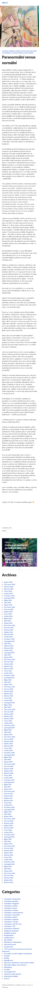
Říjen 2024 (8, 618)
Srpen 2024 (8, 623)
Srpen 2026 (8, 582)
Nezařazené (8, 947)
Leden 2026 (8, 593)
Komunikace (9, 935)
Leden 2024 (8, 637)
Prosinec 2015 (9, 835)
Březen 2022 (8, 668)
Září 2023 (7, 643)
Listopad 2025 (9, 598)
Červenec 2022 (9, 659)
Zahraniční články (11, 976)
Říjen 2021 (8, 680)
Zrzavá (31, 53)
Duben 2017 (8, 798)
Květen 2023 (8, 646)
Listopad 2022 (9, 653)
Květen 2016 (8, 823)
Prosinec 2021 (9, 675)
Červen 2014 (8, 875)
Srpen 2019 (8, 734)
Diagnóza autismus (11, 931)
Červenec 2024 (9, 625)
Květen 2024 (8, 630)
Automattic (5, 987)
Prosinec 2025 (9, 596)
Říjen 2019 (8, 730)
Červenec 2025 (9, 607)
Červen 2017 (8, 794)
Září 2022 (7, 655)
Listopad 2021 (9, 678)
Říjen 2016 (8, 812)
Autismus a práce (10, 908)
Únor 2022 (8, 671)
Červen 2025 (8, 609)
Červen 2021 (8, 689)
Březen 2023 (8, 648)
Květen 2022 (8, 664)
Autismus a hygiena (11, 903)
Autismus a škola (10, 917)
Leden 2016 (8, 832)
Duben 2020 (8, 716)
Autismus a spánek (8, 51)
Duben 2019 (8, 744)
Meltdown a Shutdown (13, 942)
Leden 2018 (8, 778)
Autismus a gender (11, 901)
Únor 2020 (8, 721)
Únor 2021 (8, 698)
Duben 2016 (8, 825)
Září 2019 (7, 732)
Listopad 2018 (9, 755)
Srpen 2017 (8, 789)
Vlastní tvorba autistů (20, 53)
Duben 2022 (8, 666)
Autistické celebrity (11, 928)
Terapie (7, 969)
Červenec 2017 (9, 791)
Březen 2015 (8, 855)
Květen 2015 (8, 850)
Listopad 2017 (9, 782)
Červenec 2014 (9, 873)
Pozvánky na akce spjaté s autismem (18, 953)
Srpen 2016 (8, 816)
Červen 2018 (8, 766)
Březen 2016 (8, 828)
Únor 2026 (8, 591)
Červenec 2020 (9, 709)
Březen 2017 (8, 800)
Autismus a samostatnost (13, 913)
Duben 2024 (8, 632)
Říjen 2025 (8, 600)
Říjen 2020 (8, 705)
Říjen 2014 (8, 866)
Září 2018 (7, 759)
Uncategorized (9, 972)
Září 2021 (7, 682)
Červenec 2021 (9, 687)
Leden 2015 (8, 860)
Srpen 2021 (8, 684)
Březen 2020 (8, 719)
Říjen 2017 (8, 784)
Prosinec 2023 (9, 639)
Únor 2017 (8, 803)
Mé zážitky (8, 940)
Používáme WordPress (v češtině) (11, 985)
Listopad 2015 (9, 837)
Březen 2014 (8, 882)
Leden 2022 (8, 673)
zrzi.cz (5, 3)
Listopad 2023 (9, 641)
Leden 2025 (8, 616)
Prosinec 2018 (9, 753)
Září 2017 (7, 787)
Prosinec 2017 (9, 780)
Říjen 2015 (8, 839)
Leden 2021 (8, 700)
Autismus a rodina (11, 910)
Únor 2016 (8, 830)
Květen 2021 (8, 691)
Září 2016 (7, 814)
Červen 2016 (8, 821)
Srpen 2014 (8, 871)
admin (4, 531)
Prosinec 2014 (9, 862)
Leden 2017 (8, 805)
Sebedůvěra (8, 960)
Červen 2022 (8, 662)
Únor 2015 (8, 857)
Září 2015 (7, 841)
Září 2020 (7, 707)
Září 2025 (7, 603)
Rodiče (6, 958)
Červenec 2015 (9, 846)
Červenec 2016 (9, 819)
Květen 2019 (8, 741)
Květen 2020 (8, 714)
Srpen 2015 (8, 844)
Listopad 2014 (9, 864)
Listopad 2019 (9, 728)
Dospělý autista (20, 51)
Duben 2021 (8, 693)
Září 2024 (7, 621)
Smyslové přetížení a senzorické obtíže (19, 963)
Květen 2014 (8, 878)
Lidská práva (9, 938)
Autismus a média (11, 906)
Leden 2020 (8, 723)
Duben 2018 (8, 771)
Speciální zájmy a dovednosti (15, 965)
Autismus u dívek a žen (13, 924)
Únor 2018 (8, 775)
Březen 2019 (8, 746)
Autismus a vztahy (11, 922)
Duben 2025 (8, 612)
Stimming (8, 967)
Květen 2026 (8, 587)
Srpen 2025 (8, 605)
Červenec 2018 (9, 764)
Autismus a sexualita (12, 915)
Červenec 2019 (9, 737)
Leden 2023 (8, 650)
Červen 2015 (8, 848)
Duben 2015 (8, 853)
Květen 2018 (8, 769)
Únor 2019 (8, 748)
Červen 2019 (8, 739)
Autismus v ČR (9, 926)
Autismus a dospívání (12, 899)
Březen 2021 (8, 696)
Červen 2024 (8, 628)
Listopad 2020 (9, 703)
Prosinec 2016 (9, 807)
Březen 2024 (8, 634)
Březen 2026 (8, 589)
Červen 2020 (9, 712)
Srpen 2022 (8, 657)
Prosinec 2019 (9, 725)
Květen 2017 (8, 796)
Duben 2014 (8, 880)
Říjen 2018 (8, 757)
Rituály (7, 956)
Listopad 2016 (9, 809)
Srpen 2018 (8, 762)
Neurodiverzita (10, 944)
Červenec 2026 (9, 584)
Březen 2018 (8, 773)
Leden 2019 (8, 750)
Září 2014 (7, 869)
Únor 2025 (8, 614)
